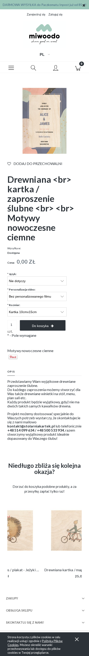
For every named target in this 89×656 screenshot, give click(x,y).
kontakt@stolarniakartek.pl (31, 426)
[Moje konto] (55, 68)
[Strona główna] (44, 34)
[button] (11, 67)
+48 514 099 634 (20, 430)
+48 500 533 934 (50, 430)
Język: (11, 274)
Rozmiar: (13, 305)
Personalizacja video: (21, 289)
